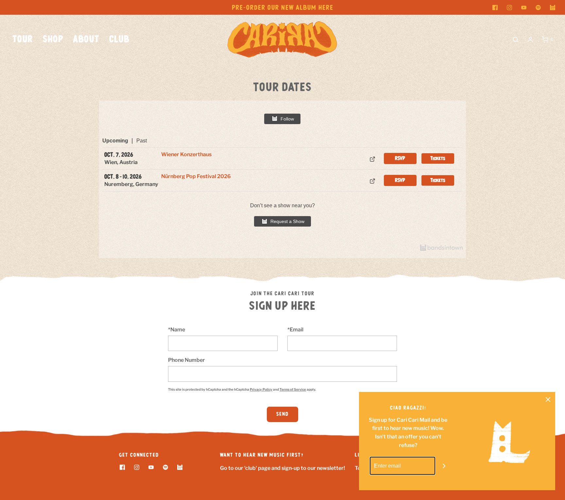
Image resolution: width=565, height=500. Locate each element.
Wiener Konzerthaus (186, 154)
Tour (22, 39)
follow (287, 118)
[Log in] (530, 39)
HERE (326, 7)
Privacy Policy (261, 389)
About (86, 39)
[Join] (444, 466)
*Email (295, 329)
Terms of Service (293, 389)
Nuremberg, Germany (131, 184)
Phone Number (186, 360)
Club (119, 39)
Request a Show (287, 221)
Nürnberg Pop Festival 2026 (196, 176)
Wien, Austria (121, 162)
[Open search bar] (516, 39)
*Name (176, 329)
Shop (53, 39)
